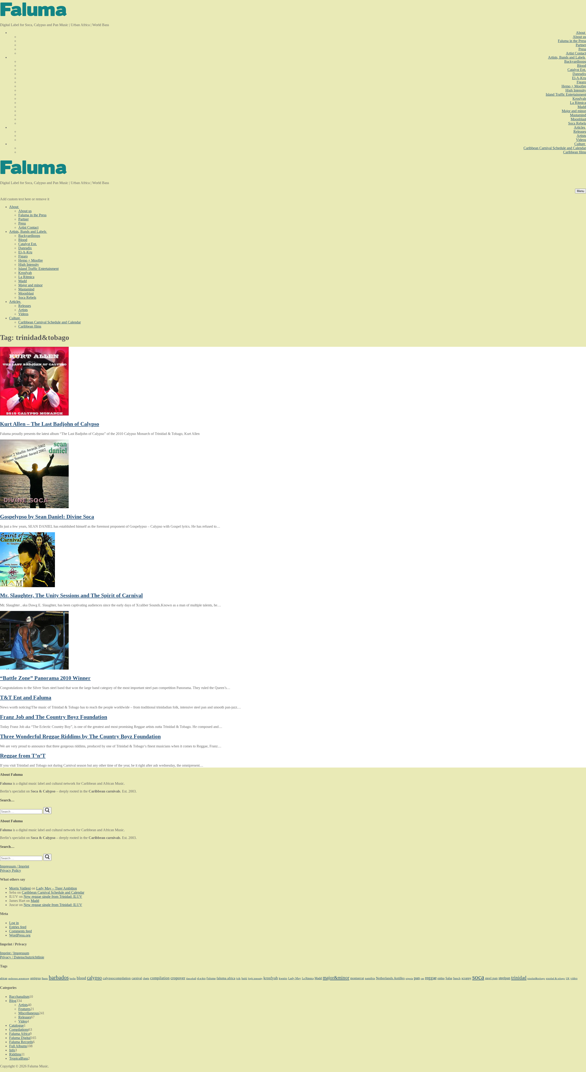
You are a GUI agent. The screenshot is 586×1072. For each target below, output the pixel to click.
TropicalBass (18, 1058)
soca (478, 977)
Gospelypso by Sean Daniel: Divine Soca (47, 517)
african (3, 978)
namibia (370, 978)
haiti (244, 978)
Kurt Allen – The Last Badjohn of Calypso (49, 424)
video (574, 978)
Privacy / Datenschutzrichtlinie (22, 957)
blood (81, 978)
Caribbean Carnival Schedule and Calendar (53, 892)
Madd (35, 901)
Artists (23, 1005)
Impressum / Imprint (14, 866)
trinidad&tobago (536, 978)
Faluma (211, 978)
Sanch (457, 978)
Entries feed (17, 927)
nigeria (409, 978)
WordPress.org (19, 935)
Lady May (294, 978)
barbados (59, 977)
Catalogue (16, 1025)
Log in (14, 923)
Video (22, 1021)
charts (146, 978)
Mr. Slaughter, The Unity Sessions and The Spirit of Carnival (71, 595)
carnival (137, 978)
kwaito (283, 978)
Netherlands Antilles (390, 978)
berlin (73, 978)
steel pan (491, 978)
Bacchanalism (19, 997)
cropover (178, 978)
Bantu (45, 978)
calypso (94, 977)
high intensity (255, 978)
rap (422, 978)
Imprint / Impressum (14, 953)
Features (24, 1009)
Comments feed (20, 931)
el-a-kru (201, 978)
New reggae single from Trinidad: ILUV (53, 896)
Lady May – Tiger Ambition (56, 888)
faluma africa (226, 978)
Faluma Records (21, 1042)
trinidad (518, 977)
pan (417, 978)
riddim (441, 978)
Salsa (448, 978)
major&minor (336, 977)
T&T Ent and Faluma (25, 697)
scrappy (466, 978)
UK (568, 978)
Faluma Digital (20, 1038)
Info (12, 1050)
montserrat (357, 978)
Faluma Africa (19, 1034)
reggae (431, 977)
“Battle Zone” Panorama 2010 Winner (45, 678)
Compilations (18, 1029)
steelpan (504, 978)
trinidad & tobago (555, 978)
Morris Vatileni (20, 888)
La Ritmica (308, 978)
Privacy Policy (10, 870)
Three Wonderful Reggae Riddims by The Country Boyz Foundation (80, 736)
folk (238, 978)
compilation (160, 978)
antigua (35, 978)
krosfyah (270, 978)
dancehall (191, 978)
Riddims (15, 1054)
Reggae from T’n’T (23, 756)
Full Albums (18, 1046)
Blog (12, 1001)
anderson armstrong (18, 978)
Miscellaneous (28, 1013)
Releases (24, 1017)
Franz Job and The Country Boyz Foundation (53, 717)
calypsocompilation (117, 978)
